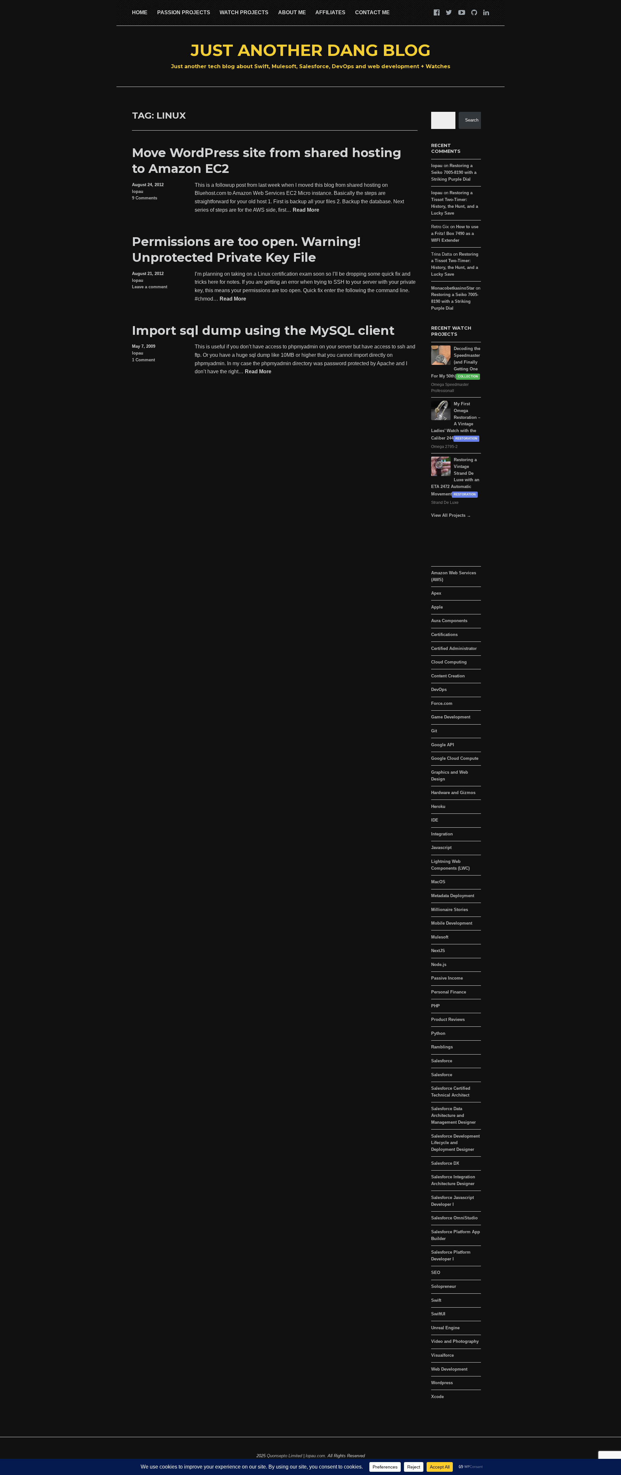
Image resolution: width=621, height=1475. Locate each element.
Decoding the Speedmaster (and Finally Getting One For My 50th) (455, 362)
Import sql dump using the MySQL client (263, 330)
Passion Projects (183, 12)
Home (139, 12)
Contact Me (372, 12)
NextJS (438, 950)
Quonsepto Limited (284, 1455)
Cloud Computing (449, 662)
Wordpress (442, 1382)
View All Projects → (451, 515)
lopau (137, 191)
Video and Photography (455, 1341)
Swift (436, 1300)
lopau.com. (316, 1455)
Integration (442, 834)
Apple (437, 607)
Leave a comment (149, 286)
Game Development (450, 717)
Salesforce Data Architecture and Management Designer (453, 1115)
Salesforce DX (445, 1163)
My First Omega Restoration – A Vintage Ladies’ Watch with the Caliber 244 (455, 420)
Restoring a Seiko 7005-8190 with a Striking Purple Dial (453, 172)
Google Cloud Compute (454, 758)
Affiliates (330, 12)
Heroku (438, 806)
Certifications (444, 634)
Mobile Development (451, 923)
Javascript (441, 847)
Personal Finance (448, 992)
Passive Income (447, 978)
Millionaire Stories (449, 909)
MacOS (438, 881)
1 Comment (143, 359)
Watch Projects (244, 12)
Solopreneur (443, 1286)
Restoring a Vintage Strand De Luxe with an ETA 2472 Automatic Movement (455, 476)
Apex (436, 593)
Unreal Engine (445, 1327)
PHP (435, 1005)
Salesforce (441, 1060)
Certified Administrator (454, 648)
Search (471, 120)
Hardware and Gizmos (453, 792)
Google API (442, 744)
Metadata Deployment (452, 895)
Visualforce (442, 1355)
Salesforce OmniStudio (454, 1217)
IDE (434, 820)
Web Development (449, 1369)
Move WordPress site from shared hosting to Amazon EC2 (266, 160)
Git (434, 730)
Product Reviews (448, 1019)
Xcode (437, 1396)
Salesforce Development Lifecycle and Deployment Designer (455, 1143)
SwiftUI (438, 1313)
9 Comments (144, 198)
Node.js (438, 964)
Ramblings (442, 1047)
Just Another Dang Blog (310, 50)
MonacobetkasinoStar (452, 288)
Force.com (441, 703)
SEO (435, 1272)
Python (438, 1033)
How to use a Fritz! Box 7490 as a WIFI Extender (454, 233)
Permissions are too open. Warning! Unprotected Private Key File (246, 249)
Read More (306, 210)
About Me (292, 12)
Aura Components (449, 620)
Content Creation (448, 676)
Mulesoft (439, 937)
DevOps (439, 689)
